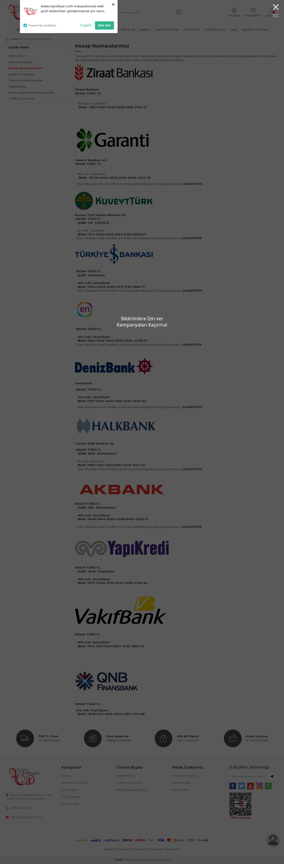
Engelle (85, 25)
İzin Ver (104, 25)
